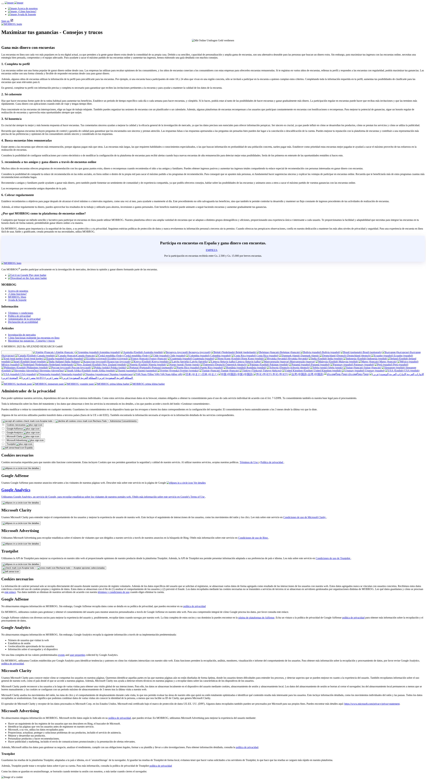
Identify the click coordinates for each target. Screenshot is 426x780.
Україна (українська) (121, 374)
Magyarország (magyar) (302, 361)
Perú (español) (400, 364)
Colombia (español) (220, 355)
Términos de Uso (249, 462)
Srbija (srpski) (335, 367)
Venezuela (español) (71, 374)
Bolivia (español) (330, 352)
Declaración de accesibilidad (23, 321)
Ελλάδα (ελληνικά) (117, 358)
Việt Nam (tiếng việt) (171, 374)
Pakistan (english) (278, 364)
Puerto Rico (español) (211, 367)
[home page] (14, 2)
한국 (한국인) (280, 374)
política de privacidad (194, 606)
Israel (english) (38, 361)
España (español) (74, 358)
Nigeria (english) (157, 364)
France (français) (158, 358)
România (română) (256, 367)
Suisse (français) (372, 367)
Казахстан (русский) (118, 361)
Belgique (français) (290, 352)
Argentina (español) (109, 352)
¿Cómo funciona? (17, 293)
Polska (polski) (118, 367)
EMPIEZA (211, 250)
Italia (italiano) (72, 361)
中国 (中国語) (245, 374)
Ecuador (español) (403, 355)
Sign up (5, 21)
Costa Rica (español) (267, 355)
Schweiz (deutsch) (300, 367)
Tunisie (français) (230, 370)
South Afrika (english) (103, 370)
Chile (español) (177, 355)
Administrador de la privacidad (24, 319)
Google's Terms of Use (192, 496)
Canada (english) (45, 355)
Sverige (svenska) (189, 370)
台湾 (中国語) (315, 374)
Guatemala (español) (203, 358)
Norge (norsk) (192, 364)
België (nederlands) (246, 352)
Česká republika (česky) (137, 355)
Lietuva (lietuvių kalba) (248, 361)
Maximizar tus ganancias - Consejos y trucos (31, 340)
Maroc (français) (388, 361)
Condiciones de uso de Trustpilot (333, 558)
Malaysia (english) (348, 361)
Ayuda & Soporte (17, 299)
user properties (77, 655)
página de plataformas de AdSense (256, 617)
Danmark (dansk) (310, 355)
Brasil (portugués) (372, 352)
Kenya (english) (160, 361)
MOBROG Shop (17, 297)
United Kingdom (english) (327, 370)
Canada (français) (86, 355)
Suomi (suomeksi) (147, 370)
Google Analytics (15, 432)
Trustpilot (11, 444)
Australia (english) (153, 352)
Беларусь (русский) (199, 352)
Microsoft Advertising (17, 440)
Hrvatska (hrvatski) (297, 358)
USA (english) (411, 370)
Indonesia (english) (377, 358)
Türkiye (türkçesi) (272, 370)
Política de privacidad (19, 315)
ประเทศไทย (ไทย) (358, 374)
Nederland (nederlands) (61, 364)
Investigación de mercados (22, 334)
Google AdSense (15, 429)
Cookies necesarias (16, 425)
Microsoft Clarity (15, 436)
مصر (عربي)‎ (51, 377)
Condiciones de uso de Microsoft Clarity (304, 517)
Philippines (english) (37, 367)
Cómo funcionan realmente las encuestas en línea (33, 337)
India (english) (335, 358)
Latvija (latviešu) (199, 361)
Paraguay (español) (363, 364)
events (61, 655)
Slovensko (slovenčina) (51, 370)
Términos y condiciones (20, 313)
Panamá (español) (320, 364)
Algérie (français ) (65, 352)
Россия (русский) (81, 367)
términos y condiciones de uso (113, 592)
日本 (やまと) (209, 374)
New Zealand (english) (114, 364)
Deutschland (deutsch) (358, 355)
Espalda (28, 447)
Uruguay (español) (374, 370)
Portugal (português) (162, 367)
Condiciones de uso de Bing (253, 537)
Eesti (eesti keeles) (33, 358)
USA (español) (28, 374)
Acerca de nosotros (18, 291)
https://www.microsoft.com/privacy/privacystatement (372, 703)
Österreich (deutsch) (236, 364)
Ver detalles (33, 468)
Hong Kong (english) (252, 358)
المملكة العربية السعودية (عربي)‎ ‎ (115, 377)
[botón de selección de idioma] (2, 381)
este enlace (10, 592)
